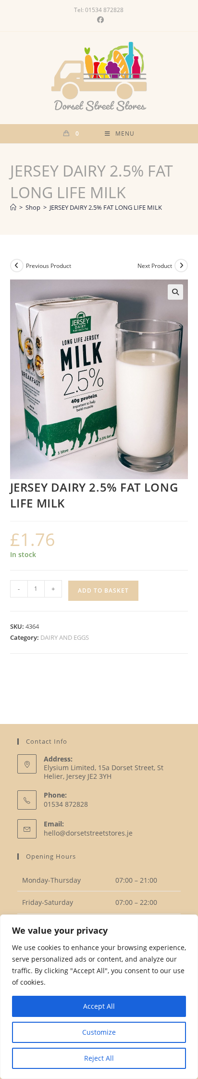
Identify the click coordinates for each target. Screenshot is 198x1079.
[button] (175, 292)
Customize (99, 1032)
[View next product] (181, 265)
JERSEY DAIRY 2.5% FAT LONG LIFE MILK (106, 207)
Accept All (99, 1006)
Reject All (99, 1058)
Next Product (154, 266)
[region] (99, 996)
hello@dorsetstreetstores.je (88, 833)
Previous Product (48, 266)
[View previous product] (17, 265)
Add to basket (103, 590)
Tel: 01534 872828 (99, 10)
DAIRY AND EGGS (64, 637)
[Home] (13, 207)
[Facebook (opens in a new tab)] (99, 19)
